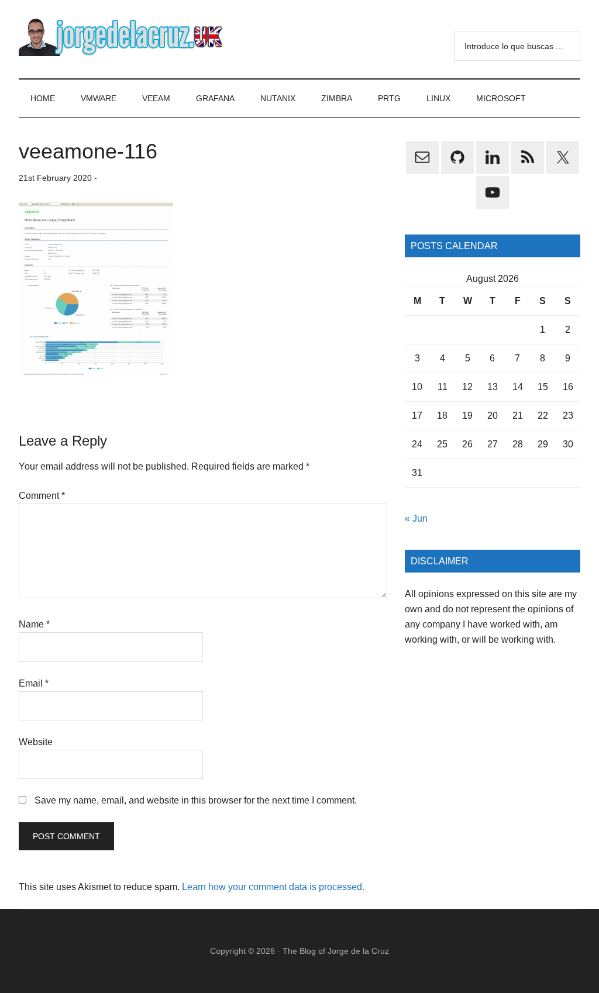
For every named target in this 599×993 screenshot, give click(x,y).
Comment (42, 496)
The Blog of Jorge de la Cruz (336, 951)
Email (34, 683)
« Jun (416, 518)
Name (34, 624)
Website (36, 742)
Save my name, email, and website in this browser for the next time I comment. (196, 800)
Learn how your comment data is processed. (273, 887)
